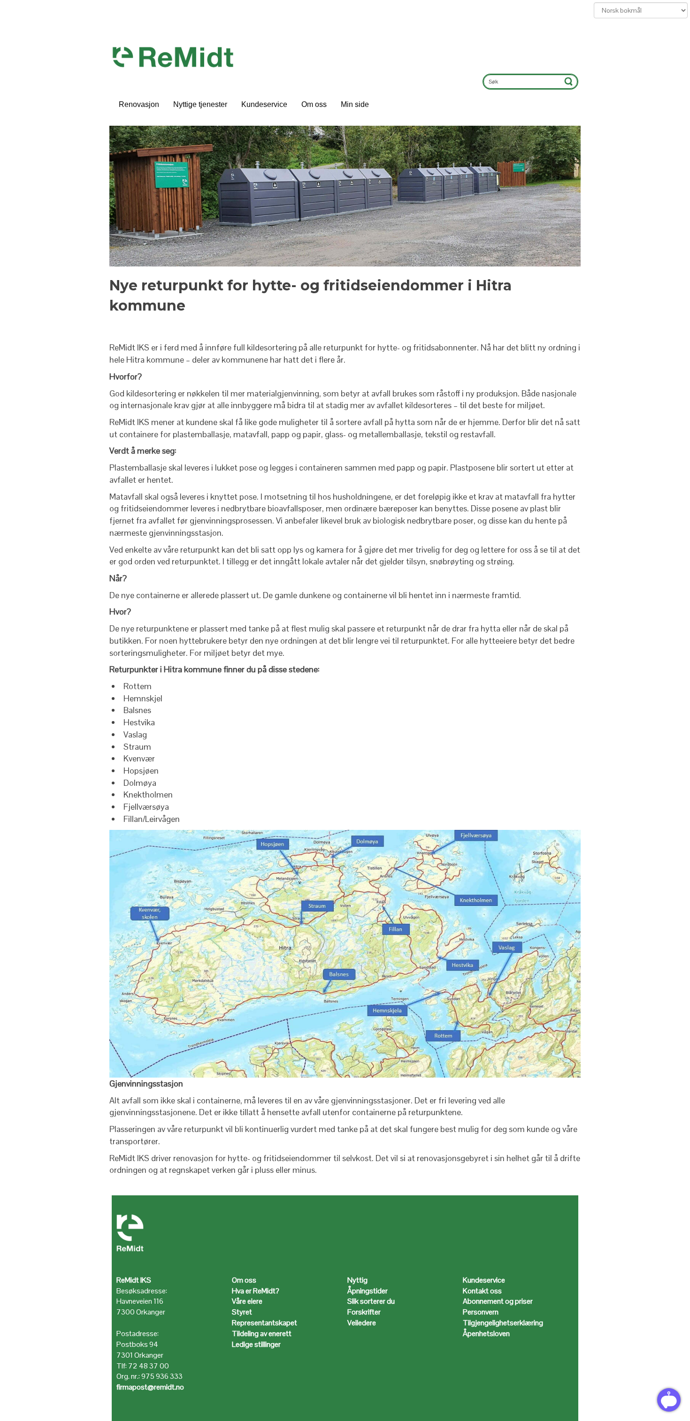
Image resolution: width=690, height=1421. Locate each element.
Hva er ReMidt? (256, 1291)
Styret (242, 1312)
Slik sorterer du (371, 1301)
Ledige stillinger (256, 1344)
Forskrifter (364, 1312)
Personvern (480, 1312)
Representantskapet (264, 1323)
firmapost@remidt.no (150, 1387)
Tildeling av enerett (261, 1333)
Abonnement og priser (498, 1301)
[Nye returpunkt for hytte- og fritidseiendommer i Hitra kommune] (345, 196)
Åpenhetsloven (486, 1333)
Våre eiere (247, 1301)
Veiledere (361, 1323)
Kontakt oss (482, 1291)
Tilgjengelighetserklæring (503, 1323)
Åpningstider (368, 1291)
